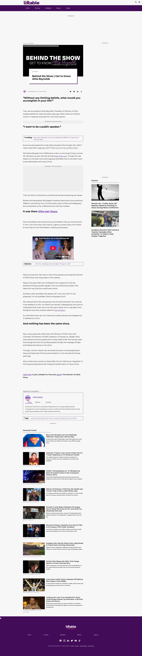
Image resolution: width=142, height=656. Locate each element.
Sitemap (77, 646)
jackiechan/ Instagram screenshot (32, 574)
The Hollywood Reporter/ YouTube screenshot (32, 611)
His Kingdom (59, 310)
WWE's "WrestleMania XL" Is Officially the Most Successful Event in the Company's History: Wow (63, 473)
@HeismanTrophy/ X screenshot (31, 465)
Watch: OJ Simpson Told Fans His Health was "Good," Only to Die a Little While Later (64, 490)
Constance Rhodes (59, 418)
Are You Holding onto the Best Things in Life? (53, 264)
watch (59, 375)
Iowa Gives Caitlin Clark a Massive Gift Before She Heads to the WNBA (64, 580)
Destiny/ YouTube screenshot (31, 538)
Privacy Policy (91, 646)
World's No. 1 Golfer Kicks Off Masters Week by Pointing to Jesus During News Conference (105, 206)
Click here (27, 375)
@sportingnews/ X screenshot (31, 592)
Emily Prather (38, 397)
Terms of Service (83, 646)
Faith (28, 8)
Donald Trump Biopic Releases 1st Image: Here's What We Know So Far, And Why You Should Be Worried (64, 509)
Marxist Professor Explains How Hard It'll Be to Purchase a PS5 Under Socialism (64, 526)
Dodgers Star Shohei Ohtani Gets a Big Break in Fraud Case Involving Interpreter (64, 544)
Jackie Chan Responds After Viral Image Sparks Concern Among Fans (62, 562)
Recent (37, 402)
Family (37, 8)
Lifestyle (48, 8)
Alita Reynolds (35, 418)
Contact (48, 402)
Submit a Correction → (32, 391)
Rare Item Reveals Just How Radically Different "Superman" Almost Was (56, 138)
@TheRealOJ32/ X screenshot (31, 501)
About (96, 635)
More (30, 402)
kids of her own (61, 156)
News (58, 8)
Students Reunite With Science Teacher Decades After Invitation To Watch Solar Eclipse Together (105, 233)
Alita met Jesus (47, 211)
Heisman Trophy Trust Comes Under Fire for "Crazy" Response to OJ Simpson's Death (64, 454)
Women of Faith (71, 418)
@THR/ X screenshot (28, 520)
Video (68, 8)
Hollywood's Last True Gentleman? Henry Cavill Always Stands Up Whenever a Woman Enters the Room (64, 599)
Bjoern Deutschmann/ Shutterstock (32, 483)
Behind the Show (46, 418)
